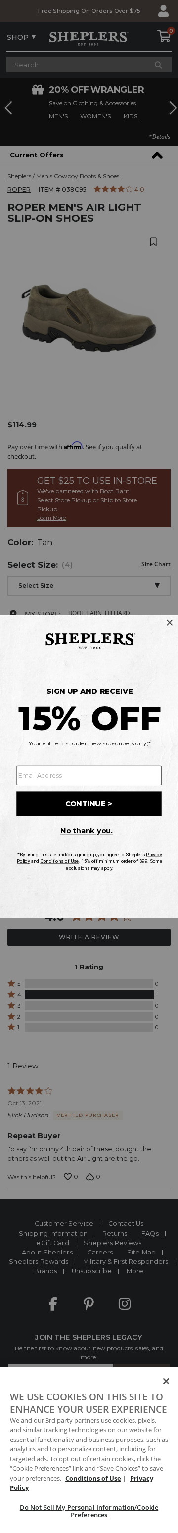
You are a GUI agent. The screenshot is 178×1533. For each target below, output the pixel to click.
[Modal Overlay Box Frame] (89, 766)
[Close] (166, 1381)
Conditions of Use (93, 1478)
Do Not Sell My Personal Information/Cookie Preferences (89, 1511)
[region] (89, 1450)
